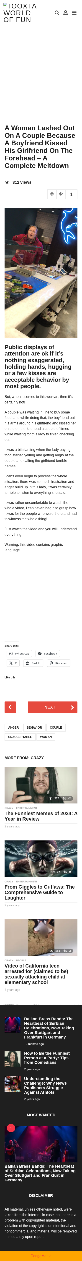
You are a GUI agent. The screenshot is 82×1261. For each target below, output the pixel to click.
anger (13, 727)
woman (46, 737)
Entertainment (26, 808)
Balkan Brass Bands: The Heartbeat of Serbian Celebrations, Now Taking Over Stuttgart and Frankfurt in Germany (49, 1028)
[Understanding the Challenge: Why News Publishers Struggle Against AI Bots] (12, 1084)
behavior (34, 727)
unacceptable (20, 737)
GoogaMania (41, 1256)
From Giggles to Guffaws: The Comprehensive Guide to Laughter (40, 892)
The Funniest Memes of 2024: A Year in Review (41, 816)
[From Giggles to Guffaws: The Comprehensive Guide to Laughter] (41, 859)
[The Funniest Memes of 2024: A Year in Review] (41, 785)
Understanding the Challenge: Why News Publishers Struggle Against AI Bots (45, 1085)
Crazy (37, 758)
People (21, 960)
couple (56, 727)
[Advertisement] (41, 69)
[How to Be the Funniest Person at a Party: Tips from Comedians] (12, 1059)
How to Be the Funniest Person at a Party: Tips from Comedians (47, 1058)
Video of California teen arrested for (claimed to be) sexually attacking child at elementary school (36, 974)
